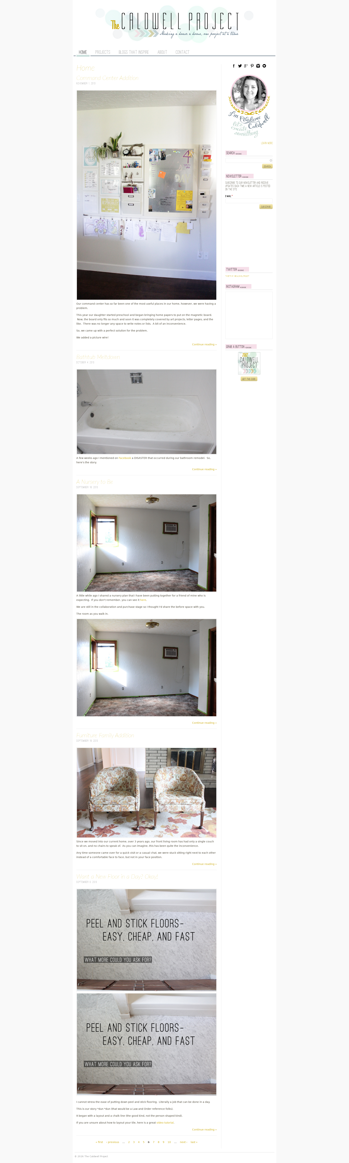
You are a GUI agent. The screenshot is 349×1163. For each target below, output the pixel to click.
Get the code (249, 379)
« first (99, 1142)
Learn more (267, 143)
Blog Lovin (264, 66)
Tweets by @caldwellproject (237, 276)
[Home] (174, 36)
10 (169, 1142)
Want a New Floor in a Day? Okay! (117, 877)
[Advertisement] (248, 238)
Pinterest (252, 66)
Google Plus (246, 66)
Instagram (258, 66)
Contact (183, 52)
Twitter (240, 66)
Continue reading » (204, 344)
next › (183, 1142)
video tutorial (165, 1122)
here (143, 599)
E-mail (229, 196)
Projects (102, 52)
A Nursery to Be (94, 482)
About (162, 52)
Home (83, 52)
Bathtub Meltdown (98, 357)
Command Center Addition (107, 78)
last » (194, 1142)
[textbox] (249, 160)
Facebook (125, 458)
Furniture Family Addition (105, 735)
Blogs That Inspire (134, 52)
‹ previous (112, 1142)
